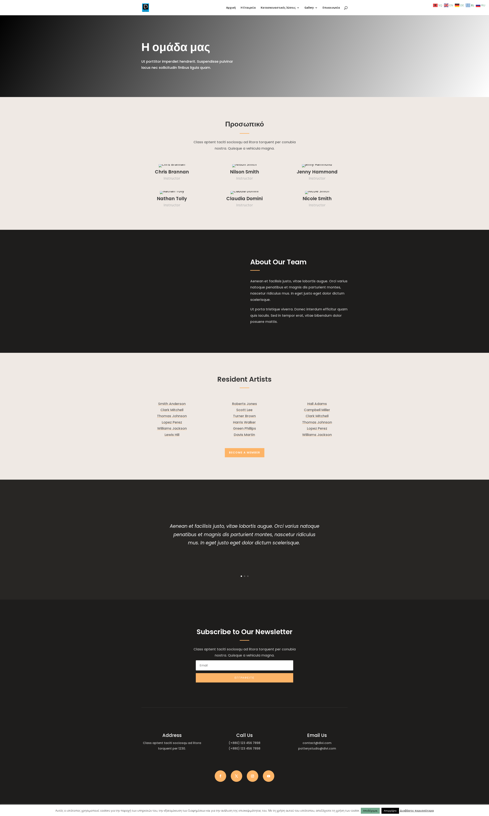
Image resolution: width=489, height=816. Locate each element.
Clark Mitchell (171, 409)
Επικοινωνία (331, 7)
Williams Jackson (172, 428)
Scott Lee (244, 409)
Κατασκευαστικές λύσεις (278, 7)
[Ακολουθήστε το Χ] (236, 776)
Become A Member (244, 452)
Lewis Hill (172, 434)
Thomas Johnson (172, 416)
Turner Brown (244, 416)
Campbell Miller (317, 409)
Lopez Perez (172, 422)
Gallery (309, 7)
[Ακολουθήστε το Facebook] (220, 776)
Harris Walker (244, 422)
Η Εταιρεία (248, 7)
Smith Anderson (172, 403)
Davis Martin (244, 434)
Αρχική (231, 7)
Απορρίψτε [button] (390, 810)
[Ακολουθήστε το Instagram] (252, 776)
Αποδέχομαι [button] (370, 810)
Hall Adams (317, 403)
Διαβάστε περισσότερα (417, 810)
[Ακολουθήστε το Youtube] (268, 776)
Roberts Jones (244, 403)
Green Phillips (244, 428)
